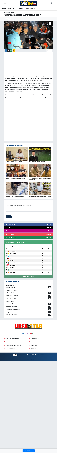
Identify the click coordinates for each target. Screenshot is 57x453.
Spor (14, 8)
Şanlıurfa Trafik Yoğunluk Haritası (38, 341)
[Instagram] (28, 334)
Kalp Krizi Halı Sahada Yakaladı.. (37, 161)
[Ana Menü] (5, 3)
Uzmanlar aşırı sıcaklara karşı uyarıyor (15, 178)
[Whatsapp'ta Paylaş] (11, 50)
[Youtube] (31, 334)
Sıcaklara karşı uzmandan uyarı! (14, 161)
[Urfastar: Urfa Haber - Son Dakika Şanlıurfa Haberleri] (28, 3)
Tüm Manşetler (34, 345)
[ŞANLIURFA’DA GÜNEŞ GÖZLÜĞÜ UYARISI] (40, 188)
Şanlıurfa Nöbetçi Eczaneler (12, 338)
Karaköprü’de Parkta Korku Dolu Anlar (16, 196)
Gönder (9, 216)
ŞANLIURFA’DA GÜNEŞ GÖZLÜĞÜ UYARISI (40, 196)
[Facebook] (23, 334)
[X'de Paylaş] (8, 50)
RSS (16, 354)
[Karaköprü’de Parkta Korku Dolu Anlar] (17, 188)
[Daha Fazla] (14, 50)
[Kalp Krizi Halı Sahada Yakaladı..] (40, 154)
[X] (26, 334)
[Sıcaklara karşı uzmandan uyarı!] (17, 154)
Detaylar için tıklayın (28, 276)
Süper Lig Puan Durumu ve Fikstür (13, 345)
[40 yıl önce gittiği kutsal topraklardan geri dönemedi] (40, 170)
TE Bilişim (32, 359)
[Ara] (52, 3)
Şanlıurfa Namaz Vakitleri (11, 341)
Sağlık (9, 8)
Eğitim (27, 8)
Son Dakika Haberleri (10, 348)
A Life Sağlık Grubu (28, 450)
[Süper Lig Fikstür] (50, 281)
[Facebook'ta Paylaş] (6, 50)
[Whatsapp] (33, 334)
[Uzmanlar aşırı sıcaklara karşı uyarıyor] (17, 170)
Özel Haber (20, 8)
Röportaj (32, 8)
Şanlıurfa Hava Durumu (36, 338)
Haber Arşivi (33, 348)
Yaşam (12, 12)
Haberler (6, 12)
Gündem (3, 8)
